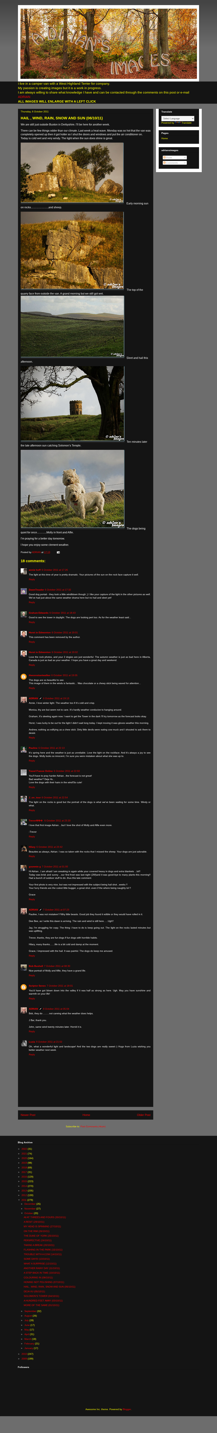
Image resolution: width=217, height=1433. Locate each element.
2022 (25, 1148)
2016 (25, 1176)
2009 (25, 1358)
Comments (171, 162)
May (27, 1329)
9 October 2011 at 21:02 (49, 1041)
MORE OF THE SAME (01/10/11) (41, 1305)
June (27, 1325)
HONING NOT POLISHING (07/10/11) (44, 1282)
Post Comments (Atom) (93, 1126)
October (29, 1213)
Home (86, 1115)
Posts (168, 157)
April (27, 1334)
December (30, 1203)
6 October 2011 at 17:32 (58, 589)
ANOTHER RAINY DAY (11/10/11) (42, 1268)
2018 (25, 1167)
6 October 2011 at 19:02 (65, 652)
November (30, 1208)
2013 (25, 1190)
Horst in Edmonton (40, 632)
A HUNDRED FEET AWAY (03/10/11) (43, 1300)
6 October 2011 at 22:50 (67, 771)
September (30, 1311)
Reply (32, 579)
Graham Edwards (38, 612)
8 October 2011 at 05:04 (56, 1008)
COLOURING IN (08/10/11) (38, 1277)
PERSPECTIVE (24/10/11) (38, 1240)
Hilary (32, 847)
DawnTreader (36, 589)
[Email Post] (58, 552)
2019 (25, 1162)
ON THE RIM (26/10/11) (37, 1231)
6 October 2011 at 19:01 (65, 632)
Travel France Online (41, 771)
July (26, 1320)
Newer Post (28, 1115)
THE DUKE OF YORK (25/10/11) (41, 1235)
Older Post (144, 1115)
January (29, 1348)
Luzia (32, 1041)
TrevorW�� (36, 820)
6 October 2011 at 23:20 (57, 820)
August (28, 1315)
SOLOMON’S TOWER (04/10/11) (41, 1296)
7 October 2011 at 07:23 (56, 909)
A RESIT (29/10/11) (34, 1221)
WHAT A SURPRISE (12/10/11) (40, 1263)
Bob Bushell (36, 966)
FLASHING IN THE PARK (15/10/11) (43, 1249)
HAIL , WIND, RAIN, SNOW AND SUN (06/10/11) (49, 1286)
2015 (25, 1181)
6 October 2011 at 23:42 (49, 847)
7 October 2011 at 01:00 (55, 866)
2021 (25, 1153)
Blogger (127, 1409)
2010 (25, 1354)
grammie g (35, 866)
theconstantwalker (39, 675)
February (29, 1343)
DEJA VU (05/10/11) (34, 1291)
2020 (25, 1158)
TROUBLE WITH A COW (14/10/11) (43, 1254)
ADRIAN (24, 97)
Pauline (33, 748)
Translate (187, 122)
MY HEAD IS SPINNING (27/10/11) (42, 1226)
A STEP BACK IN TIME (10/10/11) (42, 1272)
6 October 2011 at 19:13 (56, 698)
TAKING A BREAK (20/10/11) (39, 1245)
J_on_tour (35, 797)
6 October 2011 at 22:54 (55, 797)
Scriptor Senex (37, 985)
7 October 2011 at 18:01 (60, 985)
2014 (25, 1186)
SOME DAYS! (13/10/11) (37, 1258)
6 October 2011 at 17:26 (55, 569)
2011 (24, 1200)
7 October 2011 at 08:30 (57, 966)
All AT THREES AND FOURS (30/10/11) (45, 1217)
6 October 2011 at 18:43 (63, 612)
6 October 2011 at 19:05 (64, 675)
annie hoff (35, 569)
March (28, 1339)
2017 (25, 1172)
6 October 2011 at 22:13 (51, 748)
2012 (25, 1195)
